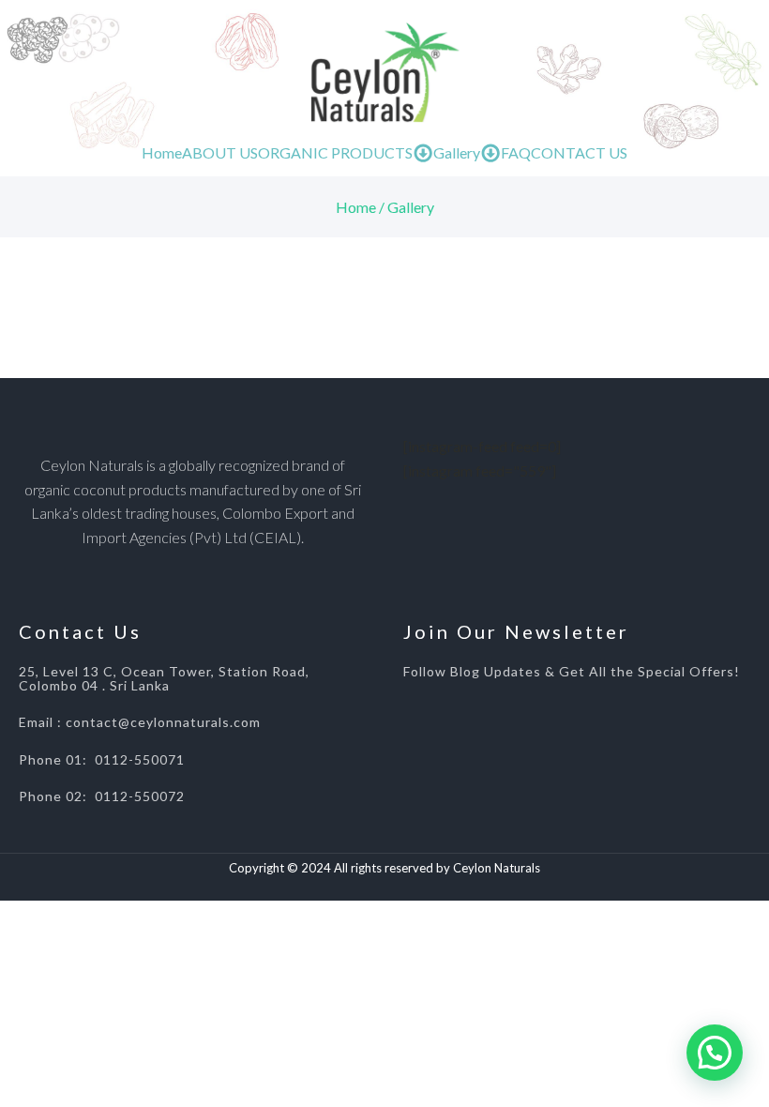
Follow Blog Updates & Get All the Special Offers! (571, 671)
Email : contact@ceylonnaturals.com (140, 722)
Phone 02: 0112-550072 (102, 796)
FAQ (516, 152)
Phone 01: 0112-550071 (102, 759)
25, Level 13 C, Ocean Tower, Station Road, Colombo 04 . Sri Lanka (164, 678)
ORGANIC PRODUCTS (335, 152)
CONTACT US (579, 152)
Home (162, 152)
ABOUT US (220, 152)
